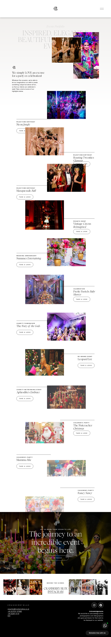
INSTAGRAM (55, 592)
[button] (105, 625)
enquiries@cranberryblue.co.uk (18, 609)
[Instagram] (94, 605)
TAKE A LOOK (25, 131)
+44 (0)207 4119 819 (13, 615)
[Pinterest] (100, 605)
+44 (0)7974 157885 (15, 611)
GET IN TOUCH (55, 558)
